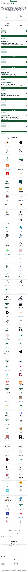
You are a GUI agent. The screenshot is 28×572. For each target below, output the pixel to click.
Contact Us (16, 562)
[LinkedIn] (4, 556)
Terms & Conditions (17, 565)
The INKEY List (10, 52)
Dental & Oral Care (4, 533)
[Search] (23, 1)
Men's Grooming (3, 536)
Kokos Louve (8, 93)
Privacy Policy (16, 564)
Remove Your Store (3, 565)
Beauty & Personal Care (6, 3)
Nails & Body (10, 536)
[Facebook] (1, 556)
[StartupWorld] (14, 1)
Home (1, 3)
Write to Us (16, 563)
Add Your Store (3, 564)
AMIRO (8, 72)
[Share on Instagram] (16, 543)
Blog (1, 562)
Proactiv (8, 115)
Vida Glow (8, 41)
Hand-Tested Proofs (3, 563)
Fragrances (10, 533)
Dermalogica (8, 104)
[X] (3, 556)
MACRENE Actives (9, 82)
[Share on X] (13, 543)
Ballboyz (7, 126)
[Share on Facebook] (11, 543)
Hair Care (17, 533)
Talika (7, 30)
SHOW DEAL (14, 36)
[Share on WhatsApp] (14, 543)
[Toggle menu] (5, 1)
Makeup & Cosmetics (24, 533)
